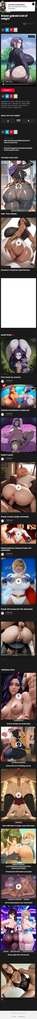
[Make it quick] (18, 435)
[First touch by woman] (18, 355)
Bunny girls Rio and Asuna (18, 955)
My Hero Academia (18, 762)
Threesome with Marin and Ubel (18, 871)
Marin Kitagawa (18, 864)
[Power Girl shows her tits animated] (18, 581)
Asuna (6, 951)
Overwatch (18, 720)
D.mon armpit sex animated (18, 724)
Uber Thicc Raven (9, 213)
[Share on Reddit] (3, 30)
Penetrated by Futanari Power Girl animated (16, 549)
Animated (6, 102)
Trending (4, 386)
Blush (19, 102)
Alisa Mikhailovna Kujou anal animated (18, 826)
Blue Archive (15, 951)
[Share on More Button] (15, 30)
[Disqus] (18, 302)
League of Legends (14, 899)
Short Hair (17, 105)
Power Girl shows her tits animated (16, 609)
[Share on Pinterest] (11, 30)
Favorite (7, 90)
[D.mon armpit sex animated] (18, 696)
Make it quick (7, 455)
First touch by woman (11, 377)
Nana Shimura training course (18, 766)
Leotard (26, 104)
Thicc (26, 105)
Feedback (21, 1016)
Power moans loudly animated (15, 516)
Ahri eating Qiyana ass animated (18, 903)
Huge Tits (17, 104)
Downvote (28, 121)
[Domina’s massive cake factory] (18, 243)
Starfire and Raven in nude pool (15, 410)
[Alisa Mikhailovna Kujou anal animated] (18, 795)
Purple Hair (6, 105)
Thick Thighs (7, 107)
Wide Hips (18, 107)
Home (14, 1016)
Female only (7, 104)
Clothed (26, 102)
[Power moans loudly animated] (18, 487)
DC (13, 335)
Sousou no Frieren (18, 868)
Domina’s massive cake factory (15, 270)
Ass (13, 102)
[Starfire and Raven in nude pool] (18, 396)
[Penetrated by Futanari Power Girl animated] (18, 534)
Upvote (8, 121)
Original (18, 822)
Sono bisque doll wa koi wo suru (18, 866)
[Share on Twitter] (7, 30)
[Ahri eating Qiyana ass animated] (18, 886)
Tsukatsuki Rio (27, 951)
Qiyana (26, 899)
